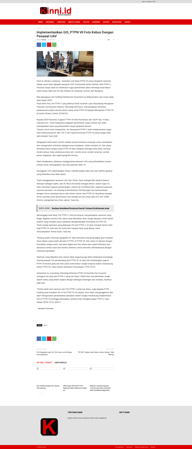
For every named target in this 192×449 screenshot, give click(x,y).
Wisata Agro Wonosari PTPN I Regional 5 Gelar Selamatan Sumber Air (75, 388)
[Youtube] (45, 1)
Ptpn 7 (45, 325)
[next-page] (41, 394)
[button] (152, 22)
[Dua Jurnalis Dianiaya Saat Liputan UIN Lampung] (49, 375)
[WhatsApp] (54, 45)
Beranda (39, 28)
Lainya (127, 22)
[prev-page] (38, 394)
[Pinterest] (49, 45)
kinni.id (43, 40)
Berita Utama (74, 22)
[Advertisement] (114, 11)
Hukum (106, 22)
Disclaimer (129, 447)
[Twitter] (44, 45)
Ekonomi (96, 22)
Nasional (50, 22)
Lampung (61, 22)
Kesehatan (116, 22)
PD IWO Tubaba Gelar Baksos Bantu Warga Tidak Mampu (96, 353)
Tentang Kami (119, 447)
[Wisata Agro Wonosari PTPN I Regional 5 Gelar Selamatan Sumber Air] (75, 375)
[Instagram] (42, 1)
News (40, 22)
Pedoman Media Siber (141, 447)
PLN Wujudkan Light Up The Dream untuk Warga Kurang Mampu (54, 353)
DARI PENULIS (61, 362)
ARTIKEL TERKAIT (44, 362)
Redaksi (153, 447)
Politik (86, 22)
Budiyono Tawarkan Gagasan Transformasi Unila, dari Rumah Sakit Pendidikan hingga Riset (100, 388)
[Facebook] (38, 1)
